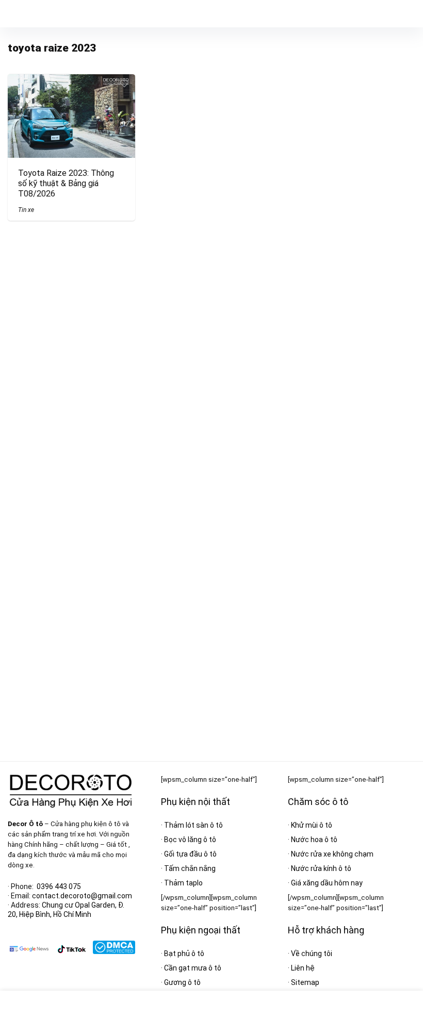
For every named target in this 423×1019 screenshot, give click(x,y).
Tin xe (26, 209)
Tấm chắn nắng (190, 868)
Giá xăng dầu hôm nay (327, 883)
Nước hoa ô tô (314, 839)
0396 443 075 (59, 886)
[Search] (407, 13)
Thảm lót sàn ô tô (193, 825)
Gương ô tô (182, 982)
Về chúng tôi (311, 953)
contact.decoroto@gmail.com (82, 896)
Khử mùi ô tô (311, 825)
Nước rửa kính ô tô (321, 868)
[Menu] (12, 13)
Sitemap (305, 982)
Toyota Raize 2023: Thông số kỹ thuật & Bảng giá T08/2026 (66, 183)
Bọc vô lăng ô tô (190, 839)
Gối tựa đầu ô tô (190, 854)
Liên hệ (303, 968)
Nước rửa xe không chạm (332, 854)
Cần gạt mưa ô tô (192, 968)
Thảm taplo (183, 883)
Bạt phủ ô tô (184, 953)
